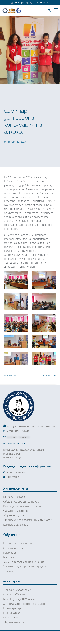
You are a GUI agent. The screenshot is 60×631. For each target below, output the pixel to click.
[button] (49, 10)
